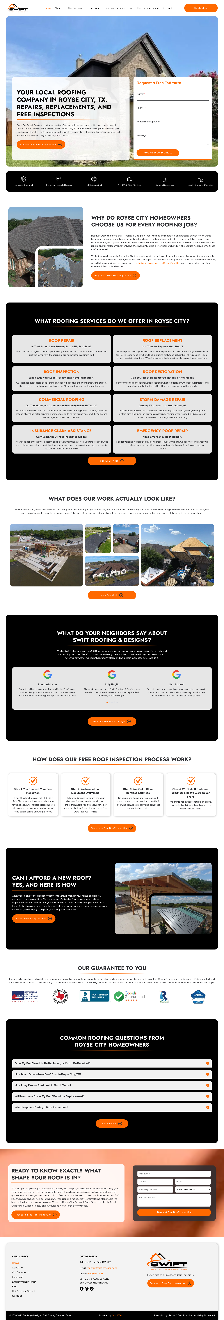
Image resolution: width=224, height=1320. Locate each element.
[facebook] (82, 1289)
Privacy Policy (160, 1315)
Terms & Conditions (179, 1315)
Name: (140, 94)
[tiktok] (92, 1289)
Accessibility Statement (202, 1315)
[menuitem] (47, 8)
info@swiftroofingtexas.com (102, 1268)
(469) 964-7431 (95, 1273)
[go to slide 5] (116, 702)
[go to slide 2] (109, 702)
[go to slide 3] (112, 702)
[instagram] (87, 1289)
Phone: (140, 107)
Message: (142, 135)
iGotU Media (118, 1315)
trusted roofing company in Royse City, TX (156, 263)
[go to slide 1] (107, 702)
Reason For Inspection (148, 121)
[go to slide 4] (114, 702)
